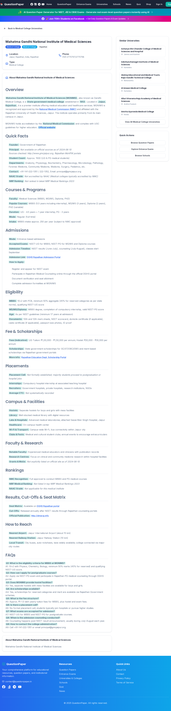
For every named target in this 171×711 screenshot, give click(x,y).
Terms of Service (125, 682)
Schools (117, 4)
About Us (121, 669)
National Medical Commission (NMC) (57, 109)
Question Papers (67, 669)
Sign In (159, 4)
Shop (148, 4)
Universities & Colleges (70, 678)
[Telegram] (39, 4)
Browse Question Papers (142, 143)
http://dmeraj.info (40, 515)
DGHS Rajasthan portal (48, 506)
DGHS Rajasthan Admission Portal (43, 257)
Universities (102, 4)
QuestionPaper (64, 4)
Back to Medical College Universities (25, 28)
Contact (120, 674)
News (128, 4)
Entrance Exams (84, 4)
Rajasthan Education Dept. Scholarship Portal (43, 357)
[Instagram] (35, 4)
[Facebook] (31, 4)
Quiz (139, 4)
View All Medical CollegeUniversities (142, 122)
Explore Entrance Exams (142, 149)
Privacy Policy (123, 678)
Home (49, 4)
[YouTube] (43, 4)
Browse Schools (142, 155)
